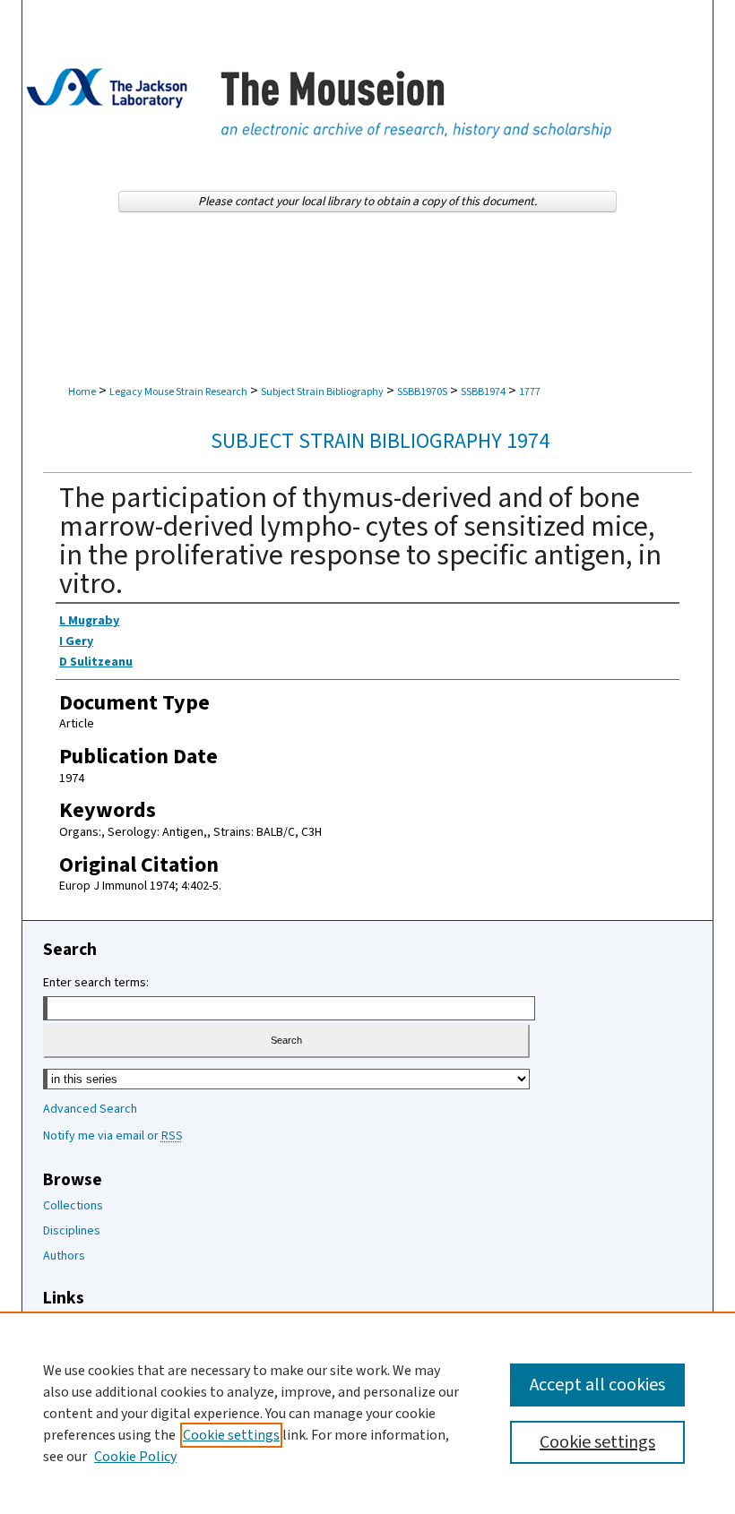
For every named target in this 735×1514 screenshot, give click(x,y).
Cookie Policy (135, 1457)
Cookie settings (231, 1435)
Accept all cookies (597, 1385)
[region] (367, 1413)
